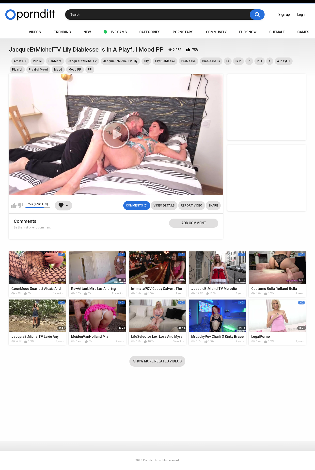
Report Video (191, 205)
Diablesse (188, 61)
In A (259, 61)
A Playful (283, 61)
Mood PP (75, 69)
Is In (239, 61)
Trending (62, 32)
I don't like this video (20, 205)
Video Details (164, 205)
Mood (58, 69)
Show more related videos (157, 361)
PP (90, 69)
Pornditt (148, 460)
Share (213, 205)
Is (227, 61)
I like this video (13, 205)
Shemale (277, 32)
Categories (149, 32)
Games (303, 32)
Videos (35, 32)
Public (37, 61)
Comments (25, 221)
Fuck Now (247, 32)
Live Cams (118, 32)
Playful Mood (38, 69)
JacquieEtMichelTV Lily (120, 61)
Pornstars (183, 32)
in (249, 61)
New (87, 32)
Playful (17, 69)
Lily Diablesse (165, 61)
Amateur (20, 61)
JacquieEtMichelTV (82, 61)
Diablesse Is (211, 61)
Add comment (193, 223)
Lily (146, 61)
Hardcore (55, 61)
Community (216, 32)
